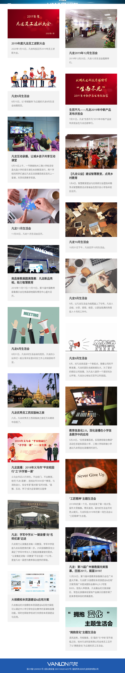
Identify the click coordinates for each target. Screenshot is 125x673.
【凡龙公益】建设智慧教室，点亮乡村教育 (91, 176)
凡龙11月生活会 (21, 228)
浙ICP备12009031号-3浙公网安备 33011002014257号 (49, 669)
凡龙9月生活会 (78, 298)
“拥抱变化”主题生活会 (82, 632)
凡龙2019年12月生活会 (83, 53)
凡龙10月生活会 (79, 242)
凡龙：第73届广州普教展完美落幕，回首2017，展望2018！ (88, 569)
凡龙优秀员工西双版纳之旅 (27, 413)
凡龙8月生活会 (20, 96)
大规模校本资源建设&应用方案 (30, 599)
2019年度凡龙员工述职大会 (28, 43)
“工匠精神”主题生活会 (82, 499)
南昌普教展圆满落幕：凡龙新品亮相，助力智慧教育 (32, 280)
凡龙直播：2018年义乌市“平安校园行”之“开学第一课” (32, 469)
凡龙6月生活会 (78, 358)
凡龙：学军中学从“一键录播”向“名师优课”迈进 (32, 537)
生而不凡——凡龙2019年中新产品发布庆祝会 (90, 112)
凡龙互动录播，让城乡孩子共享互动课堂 (33, 158)
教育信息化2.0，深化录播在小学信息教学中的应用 (90, 432)
